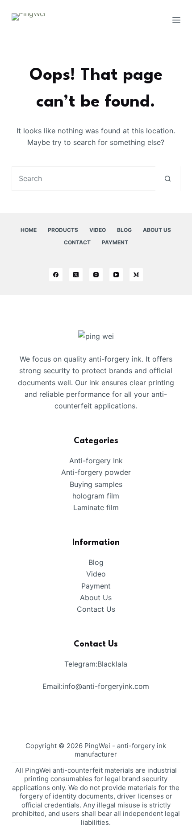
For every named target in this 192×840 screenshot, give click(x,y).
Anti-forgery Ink (96, 460)
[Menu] (176, 20)
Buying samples (96, 484)
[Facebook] (56, 274)
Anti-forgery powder (96, 472)
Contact (77, 242)
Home (29, 229)
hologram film (95, 495)
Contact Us (96, 609)
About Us (157, 229)
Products (63, 229)
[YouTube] (116, 274)
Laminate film (96, 507)
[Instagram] (96, 274)
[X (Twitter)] (76, 274)
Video (97, 229)
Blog (124, 229)
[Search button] (167, 178)
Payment (115, 242)
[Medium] (136, 274)
